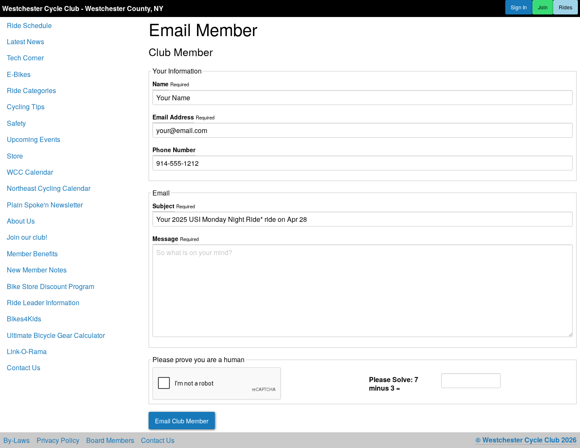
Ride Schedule (29, 25)
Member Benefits (32, 253)
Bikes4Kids (24, 318)
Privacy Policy (58, 440)
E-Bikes (19, 74)
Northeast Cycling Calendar (48, 188)
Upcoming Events (33, 139)
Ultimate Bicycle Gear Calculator (56, 335)
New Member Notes (37, 270)
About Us (21, 221)
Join (543, 7)
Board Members (110, 440)
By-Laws (16, 440)
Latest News (25, 41)
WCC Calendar (30, 172)
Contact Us (23, 367)
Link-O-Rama (27, 351)
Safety (16, 123)
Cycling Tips (26, 106)
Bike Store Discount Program (50, 286)
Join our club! (27, 237)
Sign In (519, 7)
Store (15, 156)
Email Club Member (181, 420)
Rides (565, 7)
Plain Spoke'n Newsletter (45, 205)
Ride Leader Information (43, 302)
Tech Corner (25, 57)
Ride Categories (31, 90)
